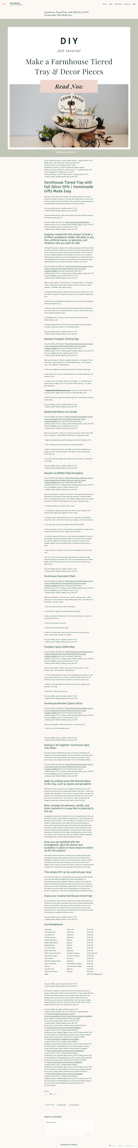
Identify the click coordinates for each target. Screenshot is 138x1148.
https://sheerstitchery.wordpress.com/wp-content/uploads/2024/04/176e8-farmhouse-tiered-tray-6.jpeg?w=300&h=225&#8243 (68, 583)
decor (75, 1105)
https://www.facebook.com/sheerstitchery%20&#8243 (65, 1074)
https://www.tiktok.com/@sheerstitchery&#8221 (63, 1039)
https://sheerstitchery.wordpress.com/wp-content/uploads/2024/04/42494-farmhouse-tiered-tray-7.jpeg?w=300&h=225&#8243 (68, 654)
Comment (88, 1134)
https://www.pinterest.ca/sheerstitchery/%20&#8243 (64, 1062)
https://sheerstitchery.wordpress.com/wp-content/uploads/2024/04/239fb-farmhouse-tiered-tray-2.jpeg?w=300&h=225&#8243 (68, 269)
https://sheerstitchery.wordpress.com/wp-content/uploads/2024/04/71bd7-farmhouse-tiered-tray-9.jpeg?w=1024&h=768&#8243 (68, 767)
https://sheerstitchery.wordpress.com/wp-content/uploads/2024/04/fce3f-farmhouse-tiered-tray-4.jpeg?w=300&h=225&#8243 (68, 419)
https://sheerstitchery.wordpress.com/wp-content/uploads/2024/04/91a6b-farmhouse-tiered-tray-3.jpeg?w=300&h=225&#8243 (68, 346)
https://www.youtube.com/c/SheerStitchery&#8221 (64, 1028)
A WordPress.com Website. (69, 1144)
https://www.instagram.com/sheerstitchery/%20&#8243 (65, 1051)
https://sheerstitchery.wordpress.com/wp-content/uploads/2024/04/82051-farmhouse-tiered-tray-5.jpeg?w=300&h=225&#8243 (68, 480)
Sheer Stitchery (15, 3)
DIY (78, 1105)
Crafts (71, 1105)
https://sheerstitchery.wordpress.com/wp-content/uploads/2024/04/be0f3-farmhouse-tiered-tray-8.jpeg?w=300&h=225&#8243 (68, 710)
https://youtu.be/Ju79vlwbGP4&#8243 (77, 222)
